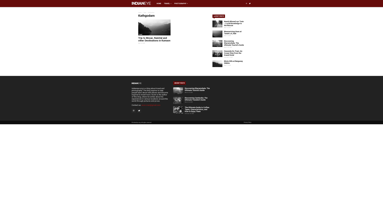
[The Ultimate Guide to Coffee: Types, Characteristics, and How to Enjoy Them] (178, 109)
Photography (180, 3)
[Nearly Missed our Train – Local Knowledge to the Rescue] (217, 23)
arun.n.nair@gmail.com (151, 105)
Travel (167, 3)
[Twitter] (249, 3)
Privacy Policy (247, 122)
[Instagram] (246, 3)
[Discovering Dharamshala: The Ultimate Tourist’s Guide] (217, 43)
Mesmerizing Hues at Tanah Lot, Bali (233, 32)
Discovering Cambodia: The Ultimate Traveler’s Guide (196, 99)
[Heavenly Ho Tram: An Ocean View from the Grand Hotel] (217, 53)
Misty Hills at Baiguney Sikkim (233, 62)
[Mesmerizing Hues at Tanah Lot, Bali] (217, 34)
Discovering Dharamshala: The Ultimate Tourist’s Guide (234, 43)
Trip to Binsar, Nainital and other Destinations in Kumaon (154, 39)
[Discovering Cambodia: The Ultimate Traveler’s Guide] (178, 100)
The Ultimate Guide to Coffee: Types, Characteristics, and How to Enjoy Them (197, 109)
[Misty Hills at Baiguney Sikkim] (217, 63)
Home (159, 3)
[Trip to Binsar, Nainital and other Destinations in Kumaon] (154, 27)
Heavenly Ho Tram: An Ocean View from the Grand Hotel (233, 53)
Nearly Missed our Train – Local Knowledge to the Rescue (234, 23)
